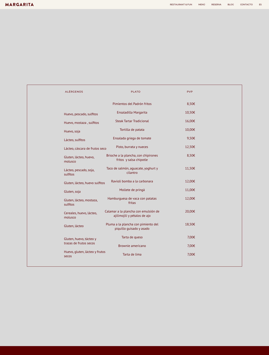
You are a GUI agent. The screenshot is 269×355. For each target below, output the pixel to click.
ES (260, 4)
